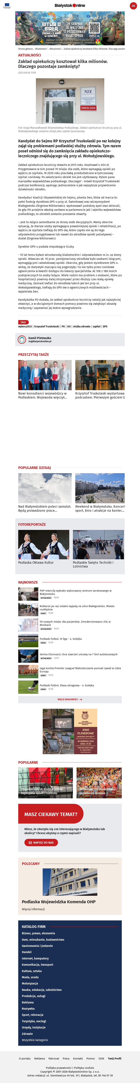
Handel (27, 952)
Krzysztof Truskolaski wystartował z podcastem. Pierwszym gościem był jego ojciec (101, 395)
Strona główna (25, 49)
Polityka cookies (84, 1067)
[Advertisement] (70, 432)
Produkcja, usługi (33, 996)
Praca (66, 1058)
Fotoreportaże (32, 524)
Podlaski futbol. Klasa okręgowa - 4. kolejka (67, 685)
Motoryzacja (30, 983)
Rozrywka (28, 1008)
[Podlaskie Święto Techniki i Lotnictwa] (98, 544)
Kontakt (78, 1058)
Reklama (28, 1002)
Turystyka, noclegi (34, 1021)
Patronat (53, 1058)
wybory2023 (25, 326)
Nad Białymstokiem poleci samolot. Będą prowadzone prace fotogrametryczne (44, 509)
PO (63, 326)
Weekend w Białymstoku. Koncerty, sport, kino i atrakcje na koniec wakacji (101, 509)
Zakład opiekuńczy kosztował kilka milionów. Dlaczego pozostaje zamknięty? (102, 49)
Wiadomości (41, 49)
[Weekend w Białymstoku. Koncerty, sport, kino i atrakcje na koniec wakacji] (102, 488)
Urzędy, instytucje (34, 1027)
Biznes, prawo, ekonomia (38, 933)
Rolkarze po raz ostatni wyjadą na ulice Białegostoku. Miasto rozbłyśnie (77, 608)
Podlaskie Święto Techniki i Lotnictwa (93, 565)
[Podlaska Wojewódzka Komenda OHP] (70, 882)
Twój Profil (114, 1058)
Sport (43, 613)
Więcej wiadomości (68, 699)
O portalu (25, 1058)
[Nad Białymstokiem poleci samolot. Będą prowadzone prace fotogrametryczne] (45, 488)
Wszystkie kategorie (35, 1040)
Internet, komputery (35, 958)
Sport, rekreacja (32, 1015)
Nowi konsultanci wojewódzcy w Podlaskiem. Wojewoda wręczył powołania (42, 395)
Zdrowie (27, 1034)
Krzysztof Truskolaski (46, 326)
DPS (105, 326)
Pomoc (90, 1058)
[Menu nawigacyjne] (133, 5)
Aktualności (55, 49)
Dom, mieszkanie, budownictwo (43, 939)
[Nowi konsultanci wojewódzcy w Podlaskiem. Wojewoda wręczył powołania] (45, 375)
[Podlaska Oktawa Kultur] (43, 544)
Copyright (46, 1071)
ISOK (101, 1058)
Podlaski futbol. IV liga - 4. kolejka (61, 638)
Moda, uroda (30, 977)
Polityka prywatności (58, 1067)
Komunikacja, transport (37, 964)
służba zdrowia (81, 326)
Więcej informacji (33, 909)
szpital (96, 326)
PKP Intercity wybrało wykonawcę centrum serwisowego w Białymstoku (76, 592)
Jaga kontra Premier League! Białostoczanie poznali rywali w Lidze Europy (80, 670)
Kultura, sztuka (32, 971)
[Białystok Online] (70, 6)
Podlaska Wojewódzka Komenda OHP (59, 901)
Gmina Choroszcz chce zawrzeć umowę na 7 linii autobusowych (79, 654)
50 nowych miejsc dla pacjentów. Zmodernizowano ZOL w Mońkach (75, 623)
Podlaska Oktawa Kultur (36, 563)
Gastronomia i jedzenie (37, 946)
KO (69, 326)
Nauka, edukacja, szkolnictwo (42, 990)
